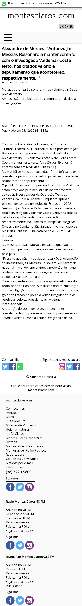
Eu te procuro (16, 421)
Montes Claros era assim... (25, 438)
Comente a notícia (42, 377)
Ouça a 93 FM (15, 569)
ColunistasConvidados (22, 459)
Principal (12, 413)
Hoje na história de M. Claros (17, 431)
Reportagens (15, 454)
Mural (10, 417)
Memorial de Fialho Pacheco (26, 450)
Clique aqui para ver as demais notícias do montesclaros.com (41, 388)
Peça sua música (17, 522)
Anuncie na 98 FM (18, 510)
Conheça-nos (15, 408)
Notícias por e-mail (19, 463)
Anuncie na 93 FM (18, 565)
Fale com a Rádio (18, 526)
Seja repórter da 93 (19, 582)
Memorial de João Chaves (24, 446)
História (11, 442)
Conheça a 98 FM (18, 518)
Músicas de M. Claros (21, 425)
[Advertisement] (41, 337)
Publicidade (14, 586)
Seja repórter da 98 (19, 531)
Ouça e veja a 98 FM (20, 514)
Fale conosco (15, 467)
